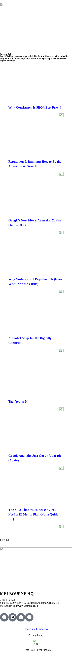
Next (17, 539)
